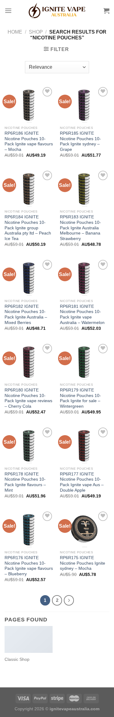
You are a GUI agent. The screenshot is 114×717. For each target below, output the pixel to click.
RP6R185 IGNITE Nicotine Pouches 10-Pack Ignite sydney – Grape (80, 141)
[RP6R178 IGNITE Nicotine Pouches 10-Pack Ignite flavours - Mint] (29, 445)
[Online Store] (57, 11)
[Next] (69, 600)
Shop (36, 32)
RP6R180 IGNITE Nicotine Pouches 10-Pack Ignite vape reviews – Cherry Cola (28, 398)
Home (15, 32)
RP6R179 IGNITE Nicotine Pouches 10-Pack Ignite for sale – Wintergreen (80, 398)
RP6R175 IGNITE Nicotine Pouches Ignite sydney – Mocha (82, 563)
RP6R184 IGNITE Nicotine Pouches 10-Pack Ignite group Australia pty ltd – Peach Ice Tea (28, 228)
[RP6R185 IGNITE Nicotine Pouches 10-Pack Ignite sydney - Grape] (84, 104)
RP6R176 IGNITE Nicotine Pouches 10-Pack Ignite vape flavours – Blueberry (29, 565)
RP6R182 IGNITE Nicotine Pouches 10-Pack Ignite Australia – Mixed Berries (26, 314)
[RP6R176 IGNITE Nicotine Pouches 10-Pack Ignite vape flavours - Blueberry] (29, 529)
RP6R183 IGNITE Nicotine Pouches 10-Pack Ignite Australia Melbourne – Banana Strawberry (80, 228)
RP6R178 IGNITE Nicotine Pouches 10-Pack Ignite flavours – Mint (25, 482)
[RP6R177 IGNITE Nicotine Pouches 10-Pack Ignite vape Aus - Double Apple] (84, 445)
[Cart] (106, 10)
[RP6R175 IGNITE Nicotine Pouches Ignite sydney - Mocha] (84, 529)
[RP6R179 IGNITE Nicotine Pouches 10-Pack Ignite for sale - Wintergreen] (84, 361)
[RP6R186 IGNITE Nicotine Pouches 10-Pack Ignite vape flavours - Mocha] (29, 104)
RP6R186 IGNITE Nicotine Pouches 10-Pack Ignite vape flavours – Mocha (29, 141)
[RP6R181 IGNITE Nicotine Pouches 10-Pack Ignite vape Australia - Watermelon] (84, 277)
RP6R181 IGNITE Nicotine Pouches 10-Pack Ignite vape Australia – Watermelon (82, 314)
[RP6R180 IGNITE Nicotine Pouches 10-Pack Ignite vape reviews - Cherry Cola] (29, 361)
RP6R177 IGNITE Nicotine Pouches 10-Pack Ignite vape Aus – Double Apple (82, 482)
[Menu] (8, 10)
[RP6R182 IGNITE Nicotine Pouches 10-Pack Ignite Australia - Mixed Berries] (29, 277)
